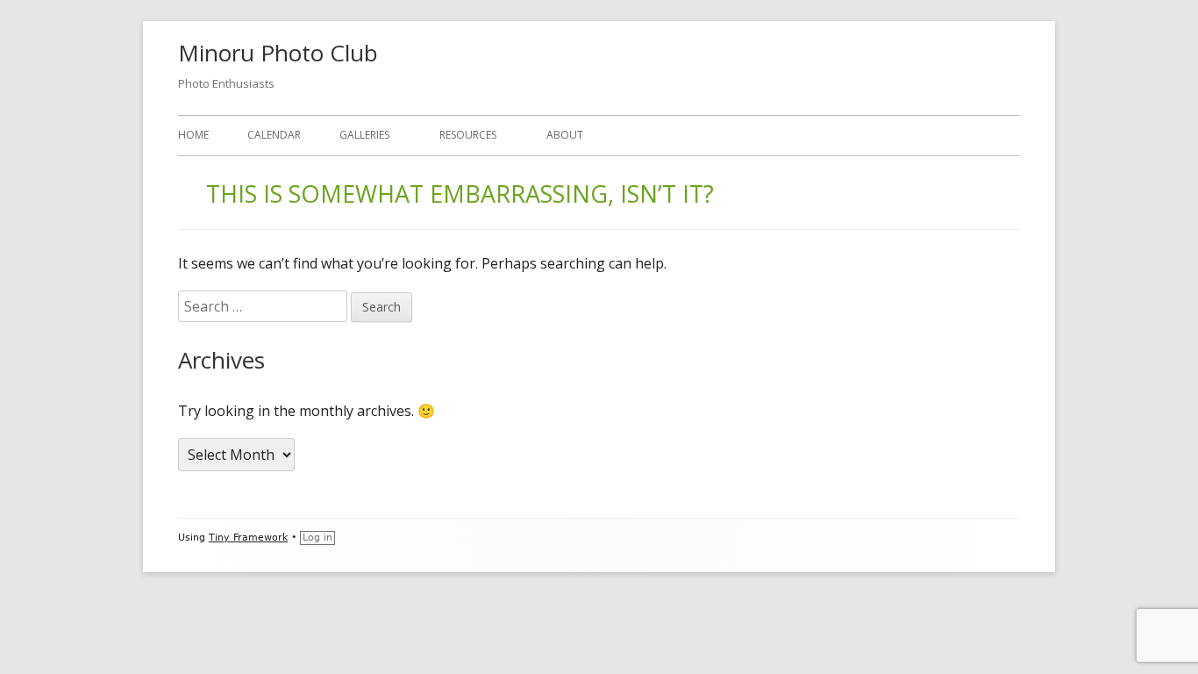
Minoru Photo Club (278, 52)
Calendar (274, 134)
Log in (317, 537)
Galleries (364, 134)
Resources (467, 134)
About (564, 134)
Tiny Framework (248, 537)
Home (193, 134)
